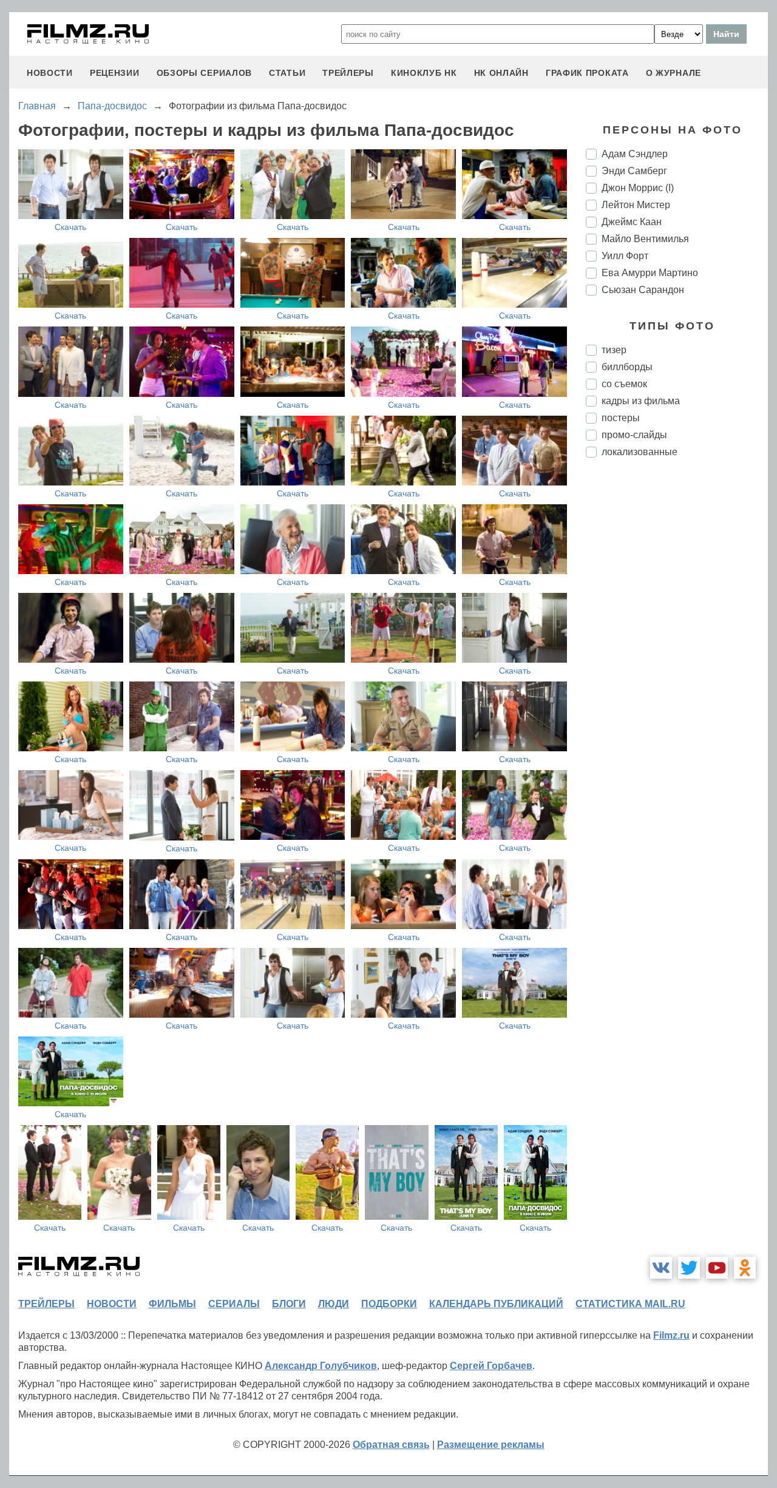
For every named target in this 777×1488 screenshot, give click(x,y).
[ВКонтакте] (661, 1268)
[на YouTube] (717, 1268)
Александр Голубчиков (321, 1366)
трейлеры (348, 73)
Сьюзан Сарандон (643, 290)
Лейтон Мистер (636, 205)
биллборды (627, 367)
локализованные (639, 452)
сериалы (234, 1304)
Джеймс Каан (632, 222)
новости (50, 73)
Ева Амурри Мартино (650, 273)
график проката (587, 73)
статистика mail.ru (630, 1304)
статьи (287, 73)
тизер (614, 350)
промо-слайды (634, 435)
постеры (621, 418)
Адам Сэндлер (635, 154)
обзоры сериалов (205, 73)
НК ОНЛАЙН (501, 73)
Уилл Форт (625, 256)
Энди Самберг (634, 171)
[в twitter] (689, 1268)
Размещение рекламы (491, 1444)
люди (333, 1304)
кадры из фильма (641, 401)
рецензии (115, 73)
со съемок (624, 384)
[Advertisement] (677, 670)
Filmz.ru (671, 1335)
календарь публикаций (496, 1304)
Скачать (70, 227)
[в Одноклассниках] (745, 1268)
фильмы (172, 1304)
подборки (389, 1304)
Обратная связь (391, 1444)
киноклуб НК (424, 73)
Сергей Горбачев (491, 1366)
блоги (289, 1304)
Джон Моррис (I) (638, 188)
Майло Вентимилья (645, 239)
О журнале (673, 73)
